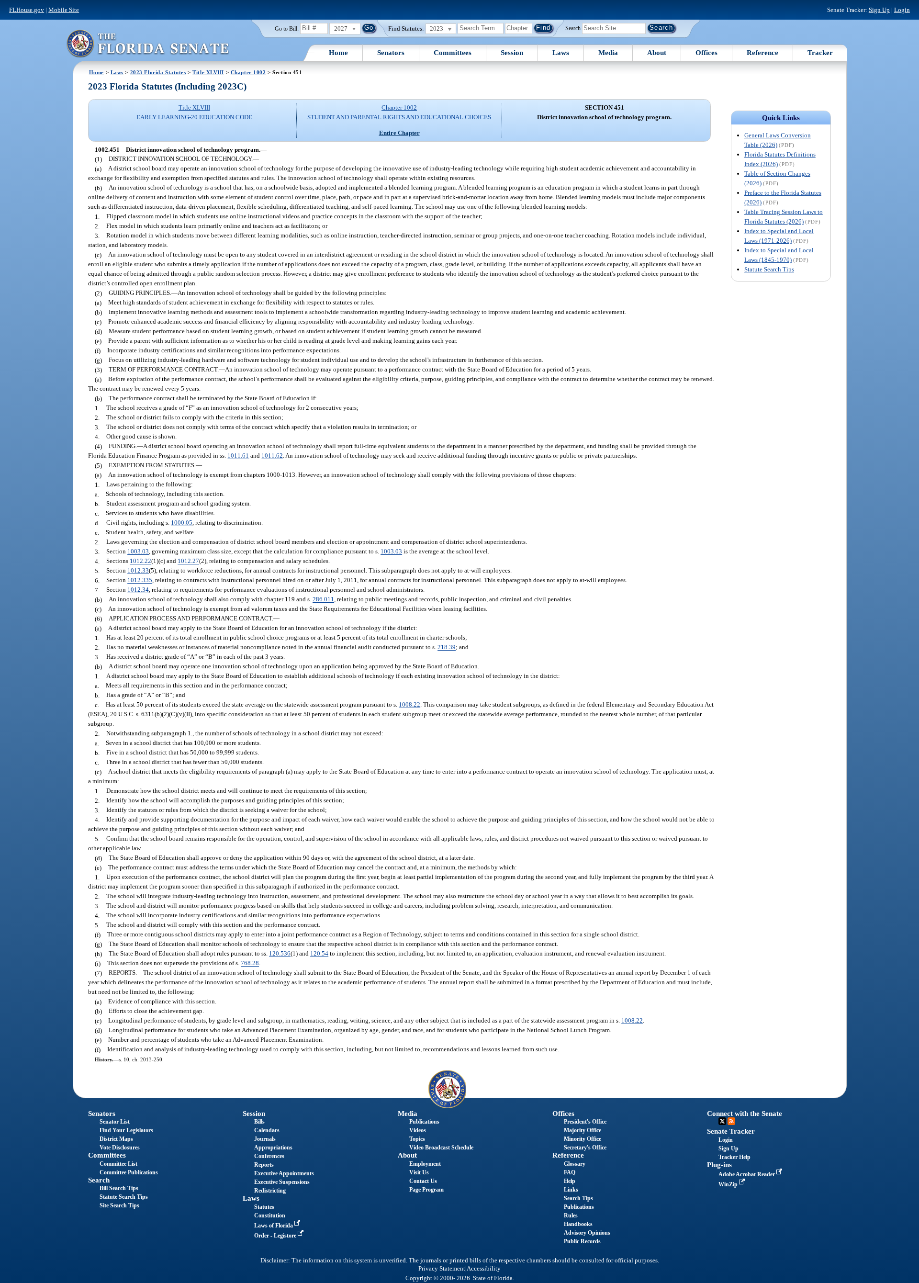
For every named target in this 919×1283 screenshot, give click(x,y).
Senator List (115, 1121)
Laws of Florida (274, 1225)
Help (569, 1181)
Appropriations (273, 1147)
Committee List (118, 1163)
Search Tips (578, 1198)
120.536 (280, 953)
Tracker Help (734, 1157)
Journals (265, 1139)
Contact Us (423, 1181)
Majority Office (582, 1130)
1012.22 (140, 561)
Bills (259, 1121)
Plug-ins (719, 1165)
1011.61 (238, 456)
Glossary (574, 1163)
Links (571, 1189)
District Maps (116, 1139)
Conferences (269, 1156)
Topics (417, 1139)
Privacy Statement (441, 1268)
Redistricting (270, 1190)
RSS (731, 1121)
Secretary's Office (585, 1147)
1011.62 (272, 456)
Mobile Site (63, 9)
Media (608, 52)
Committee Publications (129, 1172)
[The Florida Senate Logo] (147, 43)
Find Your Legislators (126, 1130)
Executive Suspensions (282, 1182)
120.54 (319, 953)
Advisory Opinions (587, 1232)
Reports (264, 1164)
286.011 (323, 599)
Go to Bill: (287, 29)
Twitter (722, 1121)
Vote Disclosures (120, 1147)
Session (512, 52)
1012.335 (139, 580)
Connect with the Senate (744, 1113)
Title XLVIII (208, 72)
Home (338, 52)
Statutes (264, 1207)
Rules (571, 1215)
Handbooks (578, 1224)
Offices (706, 52)
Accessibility (484, 1268)
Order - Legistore (276, 1235)
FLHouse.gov (26, 9)
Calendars (267, 1130)
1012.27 (188, 561)
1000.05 (181, 523)
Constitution (269, 1215)
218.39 (446, 647)
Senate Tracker (731, 1131)
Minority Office (582, 1139)
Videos (417, 1130)
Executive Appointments (284, 1173)
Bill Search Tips (119, 1188)
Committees (452, 52)
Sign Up (879, 9)
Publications (424, 1121)
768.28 (250, 963)
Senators (390, 52)
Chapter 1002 (248, 72)
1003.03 (138, 551)
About (656, 52)
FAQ (569, 1172)
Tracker (820, 52)
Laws (560, 52)
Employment (425, 1163)
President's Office (585, 1121)
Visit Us (419, 1172)
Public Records (582, 1241)
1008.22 (409, 705)
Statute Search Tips (769, 269)
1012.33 (138, 570)
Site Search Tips (119, 1205)
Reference (762, 52)
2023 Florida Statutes (158, 72)
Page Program (426, 1189)
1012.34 (138, 590)
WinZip (728, 1184)
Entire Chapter (399, 132)
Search (573, 28)
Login (902, 9)
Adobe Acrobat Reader (747, 1174)
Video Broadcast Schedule (441, 1147)
